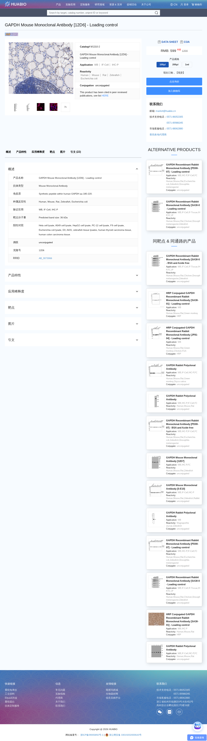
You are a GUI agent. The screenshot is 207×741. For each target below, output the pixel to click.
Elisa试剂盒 (11, 697)
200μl (175, 64)
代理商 (59, 697)
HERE (105, 95)
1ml (187, 64)
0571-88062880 (182, 697)
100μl (163, 64)
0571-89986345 (182, 693)
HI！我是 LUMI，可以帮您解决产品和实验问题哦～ (181, 715)
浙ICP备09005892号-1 (91, 735)
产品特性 (21, 151)
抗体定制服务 (12, 705)
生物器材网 (112, 693)
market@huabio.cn (166, 111)
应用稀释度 (38, 151)
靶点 (52, 151)
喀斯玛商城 (112, 689)
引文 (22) (76, 151)
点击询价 (174, 81)
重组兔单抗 (11, 689)
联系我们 (60, 705)
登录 (186, 4)
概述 (8, 151)
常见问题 (60, 689)
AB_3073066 (45, 258)
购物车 (198, 4)
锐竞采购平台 (113, 697)
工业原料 (10, 693)
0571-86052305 (182, 689)
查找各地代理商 (158, 134)
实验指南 (60, 693)
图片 (62, 151)
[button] (12, 69)
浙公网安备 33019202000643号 (125, 735)
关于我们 (60, 701)
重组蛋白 (10, 701)
